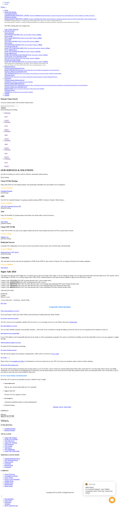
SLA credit (55, 354)
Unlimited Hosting (9, 428)
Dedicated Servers (9, 66)
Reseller (6, 95)
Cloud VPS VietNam (10, 443)
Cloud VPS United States (12, 451)
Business (9, 191)
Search (3, 108)
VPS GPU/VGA (9, 441)
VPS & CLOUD (9, 31)
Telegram (56, 407)
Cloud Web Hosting (10, 12)
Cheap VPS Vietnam (10, 437)
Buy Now (4, 303)
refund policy (73, 322)
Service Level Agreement (12, 479)
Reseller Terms (8, 483)
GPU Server (15, 252)
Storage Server (8, 462)
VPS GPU (4, 206)
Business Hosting (9, 430)
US (7, 237)
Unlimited (4, 191)
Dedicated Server (6, 252)
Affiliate (6, 93)
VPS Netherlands (9, 449)
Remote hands (8, 465)
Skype (61, 407)
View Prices (4, 222)
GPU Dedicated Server (11, 460)
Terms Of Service (9, 474)
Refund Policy (8, 484)
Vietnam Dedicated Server (12, 458)
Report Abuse (8, 486)
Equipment (7, 467)
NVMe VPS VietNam (11, 439)
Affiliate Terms (8, 481)
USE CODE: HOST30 (11, 29)
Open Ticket (67, 407)
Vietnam (3, 237)
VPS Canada (8, 446)
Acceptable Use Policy (17, 361)
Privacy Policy (8, 477)
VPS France (8, 448)
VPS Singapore (9, 444)
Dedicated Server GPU (14, 206)
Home (6, 10)
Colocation (7, 78)
